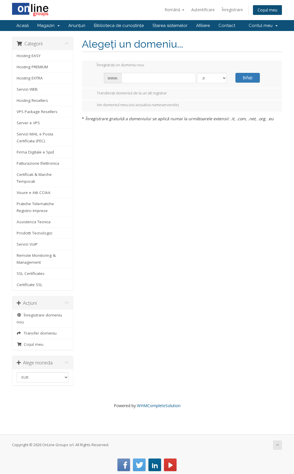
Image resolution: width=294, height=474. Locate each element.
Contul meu (262, 25)
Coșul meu (267, 10)
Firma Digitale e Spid (35, 152)
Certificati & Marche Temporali (34, 178)
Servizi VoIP (27, 244)
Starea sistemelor (169, 25)
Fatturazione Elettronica (38, 163)
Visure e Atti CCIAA (34, 192)
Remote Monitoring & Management (36, 259)
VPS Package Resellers (37, 111)
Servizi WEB (27, 89)
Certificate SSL (29, 284)
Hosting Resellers (32, 100)
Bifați (247, 77)
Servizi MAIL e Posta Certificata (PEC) (35, 137)
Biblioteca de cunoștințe (119, 25)
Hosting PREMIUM (32, 66)
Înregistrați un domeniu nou (120, 65)
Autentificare (203, 9)
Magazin (47, 25)
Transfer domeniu (39, 333)
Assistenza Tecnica (34, 221)
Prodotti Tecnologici (34, 233)
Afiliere (203, 25)
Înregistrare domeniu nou (39, 318)
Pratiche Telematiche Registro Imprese (35, 207)
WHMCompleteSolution (159, 405)
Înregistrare (232, 9)
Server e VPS (28, 122)
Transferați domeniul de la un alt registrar (132, 93)
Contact (226, 25)
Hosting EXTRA (30, 78)
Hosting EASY (28, 55)
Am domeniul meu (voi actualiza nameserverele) (138, 105)
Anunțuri (76, 25)
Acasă (22, 25)
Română (173, 9)
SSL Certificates (31, 273)
